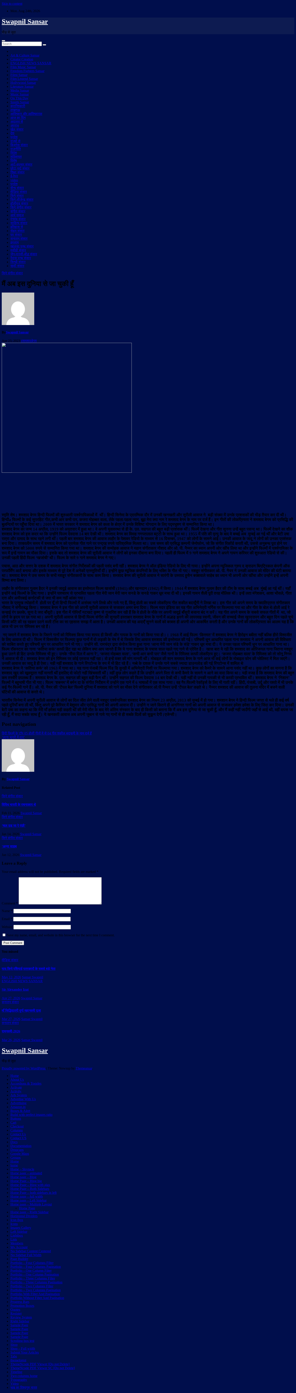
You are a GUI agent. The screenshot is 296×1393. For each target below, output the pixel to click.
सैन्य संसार (17, 188)
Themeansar (84, 1068)
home (14, 1165)
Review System (21, 1317)
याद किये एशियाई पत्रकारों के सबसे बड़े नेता (28, 969)
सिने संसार (17, 195)
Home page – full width (26, 1196)
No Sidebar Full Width (25, 1255)
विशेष (13, 160)
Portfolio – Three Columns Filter (32, 1278)
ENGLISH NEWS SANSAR (30, 63)
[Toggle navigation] (3, 40)
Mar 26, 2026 (11, 1040)
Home (14, 1076)
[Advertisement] (148, 492)
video (14, 180)
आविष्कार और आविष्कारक (26, 114)
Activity (15, 1091)
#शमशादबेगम (29, 341)
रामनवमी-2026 (11, 1031)
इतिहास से (16, 227)
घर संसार (16, 234)
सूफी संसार (17, 266)
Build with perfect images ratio (31, 1114)
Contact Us (18, 1134)
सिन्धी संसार (18, 262)
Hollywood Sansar (23, 82)
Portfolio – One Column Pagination (34, 1274)
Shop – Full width (22, 1348)
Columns (16, 1130)
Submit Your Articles (24, 1352)
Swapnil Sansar (25, 21)
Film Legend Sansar (24, 79)
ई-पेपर (14, 176)
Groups (15, 1157)
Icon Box (16, 1220)
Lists (13, 1239)
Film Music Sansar (23, 67)
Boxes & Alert (20, 1111)
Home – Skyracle (22, 1169)
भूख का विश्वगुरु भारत (23, 1387)
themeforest (18, 1360)
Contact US (18, 1138)
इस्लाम (14, 242)
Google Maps (19, 1153)
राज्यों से (15, 141)
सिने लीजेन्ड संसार (21, 199)
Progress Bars (19, 1302)
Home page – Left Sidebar (28, 1200)
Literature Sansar (22, 86)
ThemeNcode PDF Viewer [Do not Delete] (40, 1364)
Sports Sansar (19, 102)
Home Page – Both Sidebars (29, 1189)
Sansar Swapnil (32, 977)
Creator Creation (21, 59)
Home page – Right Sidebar (29, 1212)
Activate (16, 1087)
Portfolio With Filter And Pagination (35, 1294)
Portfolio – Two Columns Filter (31, 1286)
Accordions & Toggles (25, 1083)
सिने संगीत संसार (20, 207)
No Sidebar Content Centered (30, 1251)
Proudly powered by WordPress (24, 1068)
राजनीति (15, 149)
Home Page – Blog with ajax (30, 1185)
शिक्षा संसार (17, 172)
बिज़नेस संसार (19, 145)
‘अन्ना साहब (9, 846)
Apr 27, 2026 (11, 998)
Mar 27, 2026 (11, 1019)
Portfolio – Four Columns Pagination (35, 1266)
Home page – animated (26, 1173)
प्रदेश (14, 137)
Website (7, 927)
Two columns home (23, 1376)
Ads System (18, 1095)
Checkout (17, 1126)
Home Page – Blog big (26, 1181)
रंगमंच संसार (18, 219)
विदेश (13, 153)
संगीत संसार (17, 211)
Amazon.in (18, 1107)
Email (7, 919)
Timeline (16, 1372)
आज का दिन (18, 118)
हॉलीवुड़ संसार (19, 203)
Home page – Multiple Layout (31, 1204)
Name (7, 911)
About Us (17, 1079)
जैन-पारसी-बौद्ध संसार (23, 254)
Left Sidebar (18, 1231)
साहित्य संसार (18, 223)
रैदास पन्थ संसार (20, 258)
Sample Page (19, 1325)
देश (12, 133)
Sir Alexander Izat (15, 989)
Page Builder (19, 1259)
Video (14, 1383)
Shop (14, 1344)
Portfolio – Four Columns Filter (32, 1263)
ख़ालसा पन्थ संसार (22, 246)
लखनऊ (15, 110)
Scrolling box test (22, 1341)
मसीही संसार (18, 250)
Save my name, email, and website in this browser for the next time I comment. (61, 935)
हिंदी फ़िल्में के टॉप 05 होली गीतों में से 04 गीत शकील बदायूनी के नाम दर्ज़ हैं (47, 733)
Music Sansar (19, 94)
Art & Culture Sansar (24, 55)
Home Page (27, 1208)
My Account (19, 1247)
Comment (10, 903)
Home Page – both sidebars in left (33, 1192)
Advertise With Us (23, 1099)
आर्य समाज (17, 215)
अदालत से (16, 121)
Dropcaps (17, 1150)
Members (16, 1243)
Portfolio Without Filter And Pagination (37, 1298)
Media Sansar (19, 90)
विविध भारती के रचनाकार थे (19, 804)
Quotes (15, 1309)
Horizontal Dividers (23, 1216)
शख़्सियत (16, 157)
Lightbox (16, 1235)
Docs (14, 1142)
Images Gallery (20, 1228)
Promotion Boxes (22, 1305)
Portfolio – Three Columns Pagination (36, 1282)
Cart (13, 1122)
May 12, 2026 (11, 977)
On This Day (19, 98)
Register (16, 1313)
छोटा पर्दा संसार (19, 168)
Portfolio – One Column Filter (31, 1270)
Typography (18, 1380)
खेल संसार (16, 129)
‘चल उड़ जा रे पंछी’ (14, 825)
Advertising (18, 1103)
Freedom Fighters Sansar (27, 71)
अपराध (14, 125)
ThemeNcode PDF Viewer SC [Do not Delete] (42, 1368)
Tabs (13, 1356)
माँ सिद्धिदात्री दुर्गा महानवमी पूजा (21, 1010)
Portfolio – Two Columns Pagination (35, 1290)
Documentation (20, 1146)
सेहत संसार (17, 231)
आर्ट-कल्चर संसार (21, 164)
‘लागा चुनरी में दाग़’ (13, 737)
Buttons (15, 1118)
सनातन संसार (19, 238)
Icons (14, 1224)
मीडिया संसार (18, 192)
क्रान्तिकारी (17, 106)
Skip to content (12, 3)
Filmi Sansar (19, 75)
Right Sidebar (19, 1321)
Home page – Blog (23, 1177)
